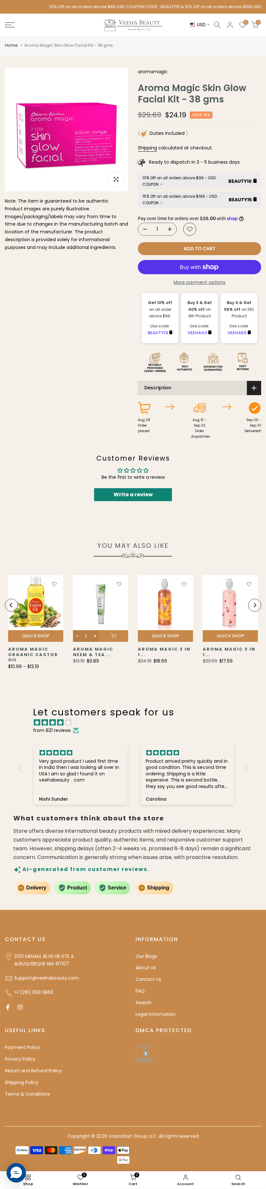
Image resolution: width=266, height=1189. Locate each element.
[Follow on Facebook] (8, 1007)
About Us (146, 967)
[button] (21, 768)
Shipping (147, 148)
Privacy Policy (20, 1059)
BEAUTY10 (158, 333)
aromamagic (153, 71)
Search (143, 1002)
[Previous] (11, 605)
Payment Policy (22, 1047)
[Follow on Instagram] (20, 1007)
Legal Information (155, 1014)
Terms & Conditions (27, 1094)
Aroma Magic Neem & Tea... (93, 652)
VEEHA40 (197, 333)
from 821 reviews (52, 730)
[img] (136, 723)
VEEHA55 (237, 333)
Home (11, 45)
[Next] (254, 605)
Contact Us (148, 979)
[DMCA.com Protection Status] (146, 1053)
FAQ (140, 991)
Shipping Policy (21, 1082)
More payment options (199, 282)
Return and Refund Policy (33, 1070)
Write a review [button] (133, 494)
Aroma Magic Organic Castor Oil (33, 654)
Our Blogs (146, 956)
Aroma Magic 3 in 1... (164, 652)
